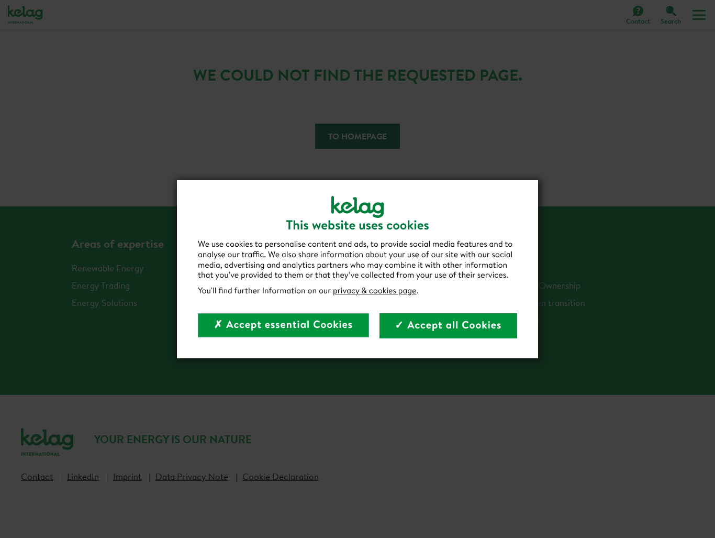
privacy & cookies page (375, 291)
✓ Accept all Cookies (448, 325)
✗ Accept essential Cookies (283, 324)
